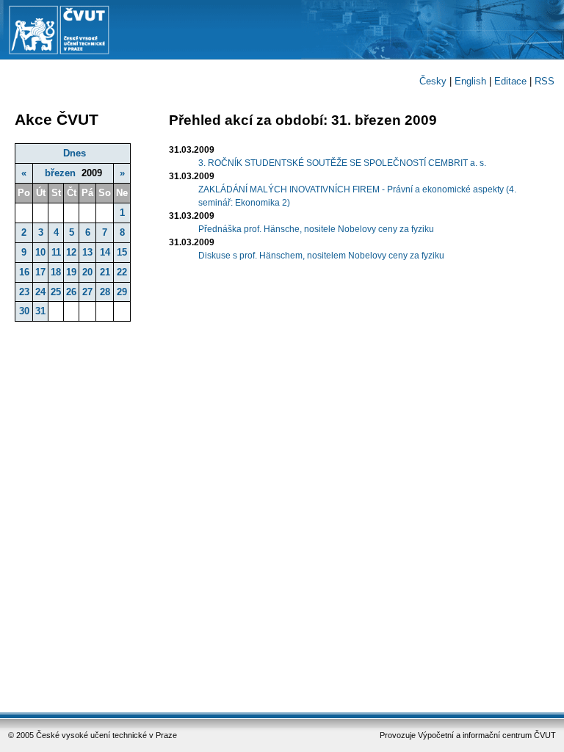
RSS (544, 81)
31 (40, 311)
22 (122, 272)
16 (24, 272)
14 (105, 252)
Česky (432, 81)
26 (71, 291)
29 (122, 291)
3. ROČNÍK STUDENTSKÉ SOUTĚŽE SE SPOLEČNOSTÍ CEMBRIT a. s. (342, 163)
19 (71, 272)
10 (40, 252)
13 (87, 252)
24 (40, 291)
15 (122, 252)
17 (40, 272)
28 (105, 291)
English (470, 81)
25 (56, 291)
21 (105, 272)
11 (56, 252)
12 (71, 252)
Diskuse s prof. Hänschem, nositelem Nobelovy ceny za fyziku (321, 255)
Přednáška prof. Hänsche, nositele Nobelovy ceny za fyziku (316, 229)
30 (24, 311)
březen (60, 172)
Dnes (74, 153)
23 (24, 291)
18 (56, 272)
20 (87, 272)
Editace (510, 81)
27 (87, 291)
